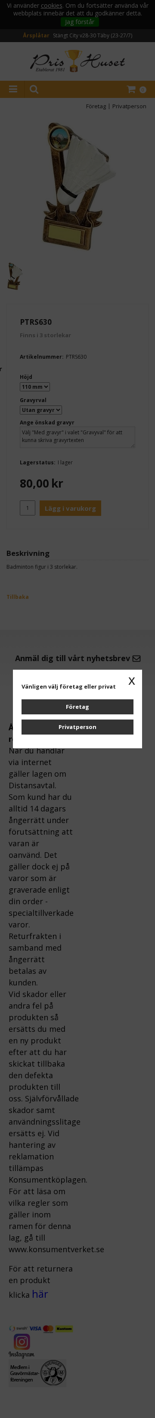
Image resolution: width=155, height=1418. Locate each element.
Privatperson (77, 727)
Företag (77, 707)
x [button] (131, 680)
